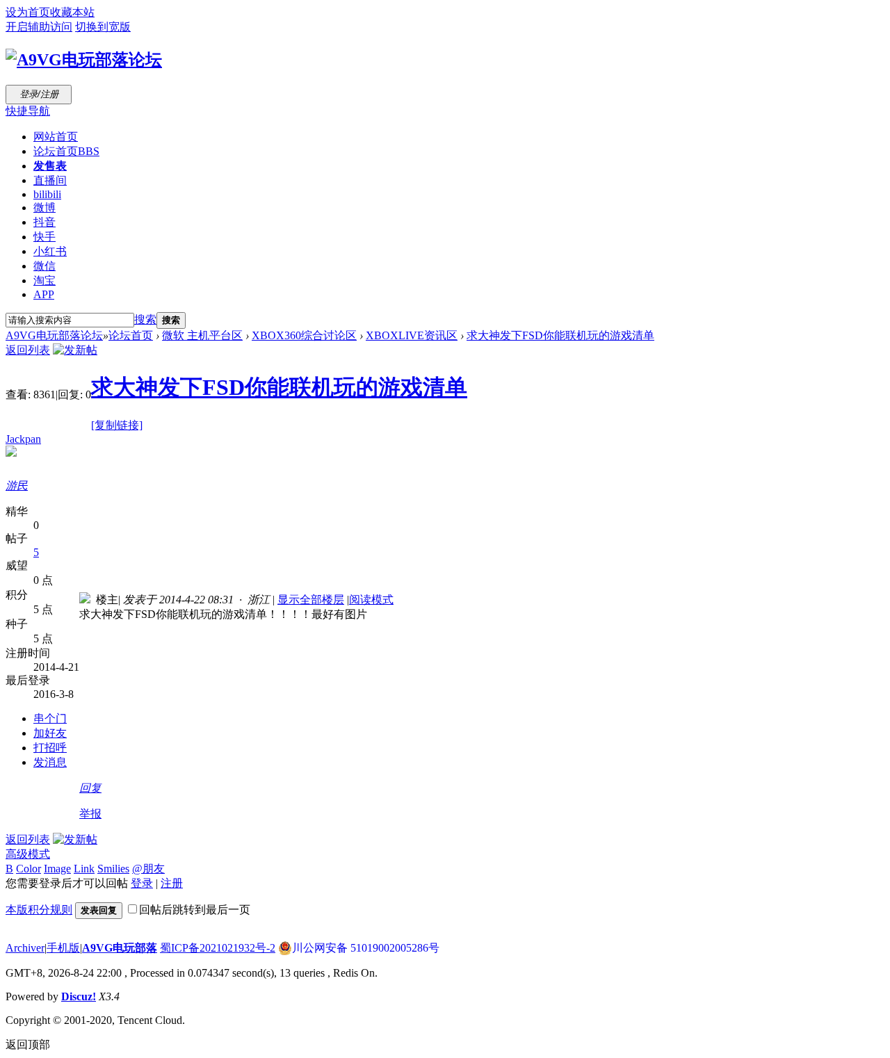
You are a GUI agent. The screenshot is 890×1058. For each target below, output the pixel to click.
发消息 (50, 762)
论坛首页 (66, 151)
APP (43, 294)
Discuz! (78, 996)
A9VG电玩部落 (119, 948)
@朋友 (148, 868)
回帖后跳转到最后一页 (194, 909)
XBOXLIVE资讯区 (412, 335)
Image (57, 868)
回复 (90, 788)
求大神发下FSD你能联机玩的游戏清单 (560, 335)
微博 (44, 207)
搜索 (145, 319)
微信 (44, 266)
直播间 (50, 180)
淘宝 (44, 280)
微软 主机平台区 (202, 335)
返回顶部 (28, 1044)
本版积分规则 (39, 909)
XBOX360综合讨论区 (304, 335)
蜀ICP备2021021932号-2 (217, 948)
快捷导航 (28, 111)
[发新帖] (75, 350)
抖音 (44, 222)
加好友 (50, 733)
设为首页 (28, 12)
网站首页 (55, 137)
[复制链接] (117, 425)
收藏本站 (72, 12)
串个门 (50, 718)
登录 (142, 883)
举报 (90, 814)
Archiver (25, 948)
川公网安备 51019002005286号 (365, 948)
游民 (17, 485)
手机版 (63, 948)
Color (28, 868)
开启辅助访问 (39, 27)
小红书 (50, 251)
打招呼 (50, 748)
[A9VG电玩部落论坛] (84, 60)
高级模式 (28, 854)
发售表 (50, 166)
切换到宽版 (103, 27)
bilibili (47, 194)
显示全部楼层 (310, 599)
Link (84, 868)
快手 (44, 237)
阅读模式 (371, 599)
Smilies (113, 868)
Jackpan (23, 439)
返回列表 (28, 350)
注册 (172, 883)
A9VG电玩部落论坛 (54, 335)
